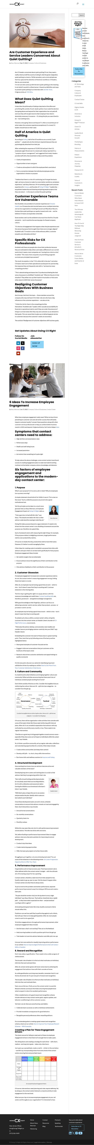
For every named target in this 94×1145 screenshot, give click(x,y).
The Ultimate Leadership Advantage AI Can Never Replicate (79, 214)
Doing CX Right (44, 187)
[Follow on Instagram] (18, 348)
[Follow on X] (23, 343)
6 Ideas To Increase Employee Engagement (31, 404)
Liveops (26, 187)
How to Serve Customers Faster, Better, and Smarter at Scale (79, 258)
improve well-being (48, 757)
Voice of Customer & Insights (78, 182)
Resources (46, 1123)
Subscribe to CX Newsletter (76, 1127)
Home (32, 1120)
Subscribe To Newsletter (79, 71)
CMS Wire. (29, 92)
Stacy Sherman (15, 63)
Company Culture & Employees (37, 63)
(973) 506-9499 (14, 1133)
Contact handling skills (46, 596)
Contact (45, 1120)
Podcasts (58, 1120)
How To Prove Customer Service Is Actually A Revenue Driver (79, 244)
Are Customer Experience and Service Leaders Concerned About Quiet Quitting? (34, 55)
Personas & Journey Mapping (78, 163)
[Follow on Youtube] (18, 353)
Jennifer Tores (47, 89)
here (57, 427)
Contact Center (51, 409)
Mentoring (33, 1129)
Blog (44, 1126)
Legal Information (40, 1142)
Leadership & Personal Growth (79, 135)
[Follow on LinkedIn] (18, 343)
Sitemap (49, 1142)
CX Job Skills (79, 103)
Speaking (57, 1123)
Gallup (25, 139)
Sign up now (36, 344)
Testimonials (59, 1126)
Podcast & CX (79, 170)
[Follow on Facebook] (23, 348)
